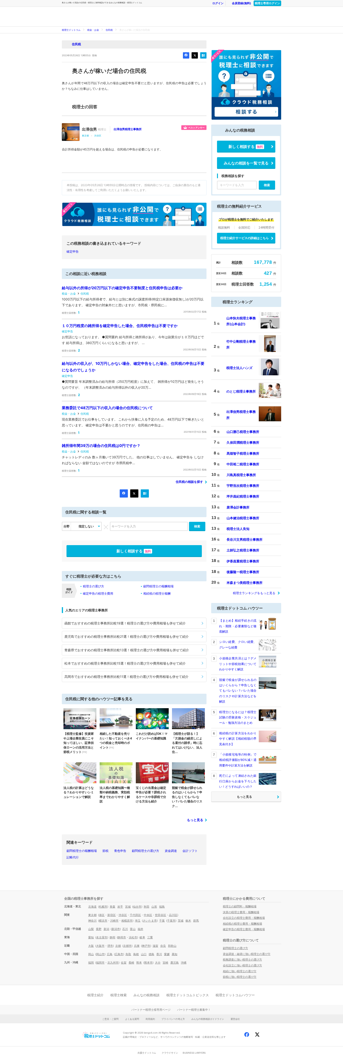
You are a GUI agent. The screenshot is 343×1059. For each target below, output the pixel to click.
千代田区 (135, 915)
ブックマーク (203, 55)
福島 (162, 906)
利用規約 (150, 1018)
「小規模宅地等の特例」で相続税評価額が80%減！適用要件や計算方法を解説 (237, 759)
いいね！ (186, 55)
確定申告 (72, 251)
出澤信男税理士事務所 (128, 129)
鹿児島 (174, 962)
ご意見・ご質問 (110, 1018)
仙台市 (137, 906)
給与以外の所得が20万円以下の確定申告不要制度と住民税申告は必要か (122, 288)
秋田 (146, 906)
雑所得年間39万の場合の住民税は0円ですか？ (101, 445)
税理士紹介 (95, 995)
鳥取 (128, 954)
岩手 (120, 906)
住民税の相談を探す (189, 482)
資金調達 (171, 851)
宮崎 (165, 962)
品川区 (173, 915)
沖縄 (183, 962)
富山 (133, 929)
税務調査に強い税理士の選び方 (242, 959)
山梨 (91, 929)
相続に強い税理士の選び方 (239, 971)
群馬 (196, 920)
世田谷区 (160, 915)
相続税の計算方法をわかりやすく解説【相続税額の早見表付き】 (237, 738)
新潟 (106, 929)
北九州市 (113, 962)
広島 (109, 954)
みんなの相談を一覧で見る (246, 163)
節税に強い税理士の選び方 (239, 977)
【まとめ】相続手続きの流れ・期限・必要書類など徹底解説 (237, 626)
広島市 (119, 954)
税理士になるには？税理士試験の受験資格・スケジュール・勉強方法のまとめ (237, 717)
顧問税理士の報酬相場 (158, 586)
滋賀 (155, 946)
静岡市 (122, 937)
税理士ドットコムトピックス (187, 995)
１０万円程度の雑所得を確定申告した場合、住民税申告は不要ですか (120, 325)
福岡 (91, 962)
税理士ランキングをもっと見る (254, 593)
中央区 (148, 915)
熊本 (139, 962)
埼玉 (137, 920)
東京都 (85, 135)
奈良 (163, 946)
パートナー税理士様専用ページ (151, 1009)
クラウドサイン (170, 1052)
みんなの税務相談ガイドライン (207, 1018)
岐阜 (142, 937)
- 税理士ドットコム (87, 16)
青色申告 (120, 851)
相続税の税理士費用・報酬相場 (242, 923)
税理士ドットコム (71, 29)
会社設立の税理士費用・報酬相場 (244, 918)
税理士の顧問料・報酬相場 (239, 906)
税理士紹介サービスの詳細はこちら (244, 238)
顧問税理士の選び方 (145, 851)
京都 (118, 946)
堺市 (110, 946)
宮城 (128, 906)
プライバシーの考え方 (173, 1018)
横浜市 (103, 920)
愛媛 (167, 954)
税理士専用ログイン (267, 3)
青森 (112, 906)
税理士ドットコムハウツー (235, 995)
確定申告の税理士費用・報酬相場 (244, 929)
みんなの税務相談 (146, 995)
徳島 (151, 954)
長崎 (131, 962)
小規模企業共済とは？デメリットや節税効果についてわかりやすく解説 (237, 663)
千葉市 (171, 920)
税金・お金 (93, 29)
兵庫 (137, 946)
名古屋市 (101, 937)
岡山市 (100, 954)
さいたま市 (150, 920)
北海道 (92, 906)
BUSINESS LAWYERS (194, 1052)
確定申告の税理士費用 (98, 593)
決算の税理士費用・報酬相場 (241, 912)
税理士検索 (118, 995)
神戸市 (146, 946)
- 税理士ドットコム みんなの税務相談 (137, 16)
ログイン (218, 3)
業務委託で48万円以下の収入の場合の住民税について (107, 407)
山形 (154, 906)
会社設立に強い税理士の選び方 (242, 965)
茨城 (180, 920)
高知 (174, 954)
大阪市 (100, 946)
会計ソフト (190, 851)
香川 (159, 954)
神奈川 (92, 920)
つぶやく (195, 55)
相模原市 (127, 920)
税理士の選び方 (93, 586)
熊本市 (148, 962)
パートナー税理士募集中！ (194, 1009)
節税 (105, 851)
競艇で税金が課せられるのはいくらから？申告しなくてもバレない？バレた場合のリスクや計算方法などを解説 (237, 691)
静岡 (112, 937)
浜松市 (133, 937)
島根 (136, 954)
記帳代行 (72, 857)
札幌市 (103, 906)
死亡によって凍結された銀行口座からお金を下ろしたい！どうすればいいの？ (237, 781)
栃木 (188, 920)
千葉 (162, 920)
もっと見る (195, 820)
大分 (158, 962)
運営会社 (235, 1018)
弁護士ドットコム (146, 1052)
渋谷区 (97, 135)
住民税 (109, 29)
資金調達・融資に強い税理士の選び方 (246, 954)
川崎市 (114, 920)
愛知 (91, 937)
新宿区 (111, 915)
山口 (144, 954)
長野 (99, 929)
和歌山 (172, 946)
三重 (150, 937)
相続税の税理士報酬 (157, 593)
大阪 (91, 946)
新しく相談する (133, 551)
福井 (140, 929)
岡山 (91, 954)
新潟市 (116, 929)
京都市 (127, 946)
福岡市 (100, 962)
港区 (102, 915)
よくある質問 (132, 1018)
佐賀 (123, 962)
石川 (125, 929)
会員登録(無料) (241, 3)
